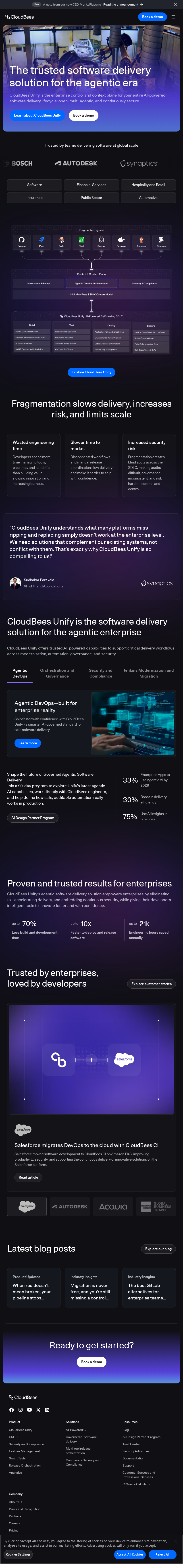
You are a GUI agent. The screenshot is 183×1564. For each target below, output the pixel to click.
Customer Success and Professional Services (139, 1475)
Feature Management (24, 1451)
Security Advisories (136, 1451)
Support (128, 1465)
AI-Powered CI (76, 1430)
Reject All (163, 1554)
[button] (27, 1206)
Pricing (14, 1530)
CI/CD (13, 1437)
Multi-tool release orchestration (78, 1451)
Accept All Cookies (129, 1554)
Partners (15, 1516)
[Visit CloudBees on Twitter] (38, 1409)
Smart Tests (17, 1458)
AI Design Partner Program (141, 1437)
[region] (91, 1549)
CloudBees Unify (20, 1430)
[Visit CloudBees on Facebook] (11, 1409)
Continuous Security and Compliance (83, 1462)
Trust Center (131, 1444)
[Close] (176, 1541)
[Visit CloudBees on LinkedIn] (47, 1409)
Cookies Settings (18, 1554)
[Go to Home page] (19, 17)
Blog (126, 1430)
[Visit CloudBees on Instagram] (20, 1409)
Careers (14, 1523)
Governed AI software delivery (81, 1439)
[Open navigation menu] (173, 16)
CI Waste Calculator (137, 1484)
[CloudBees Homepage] (23, 1397)
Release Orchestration (25, 1465)
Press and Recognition (24, 1509)
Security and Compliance (26, 1444)
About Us (15, 1502)
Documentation (133, 1458)
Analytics (15, 1472)
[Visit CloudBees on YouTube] (29, 1409)
